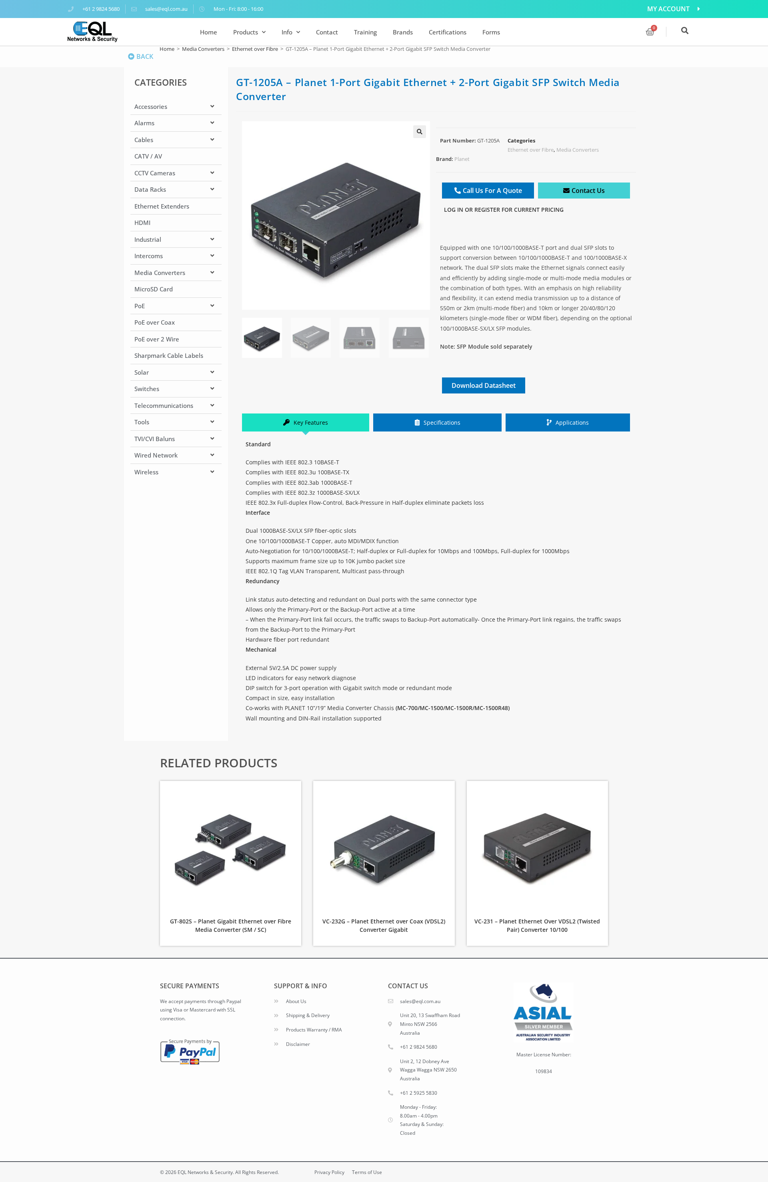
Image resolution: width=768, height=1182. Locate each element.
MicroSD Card (153, 289)
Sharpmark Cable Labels (168, 355)
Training (365, 32)
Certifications (447, 32)
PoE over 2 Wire (156, 339)
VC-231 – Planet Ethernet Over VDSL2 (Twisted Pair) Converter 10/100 (537, 925)
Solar (141, 372)
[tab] (305, 422)
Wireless (146, 472)
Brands (403, 32)
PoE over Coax (154, 322)
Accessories (150, 106)
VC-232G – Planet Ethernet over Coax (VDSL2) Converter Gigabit (383, 925)
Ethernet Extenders (161, 206)
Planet (462, 159)
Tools (141, 422)
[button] (419, 131)
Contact (327, 32)
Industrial (147, 239)
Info (287, 32)
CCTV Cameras (154, 173)
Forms (491, 32)
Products (245, 32)
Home (208, 32)
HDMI (142, 223)
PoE (139, 306)
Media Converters (203, 48)
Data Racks (150, 189)
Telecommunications (163, 405)
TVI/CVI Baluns (154, 439)
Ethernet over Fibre (255, 48)
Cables (143, 140)
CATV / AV (148, 156)
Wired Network (156, 455)
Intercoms (148, 256)
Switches (146, 389)
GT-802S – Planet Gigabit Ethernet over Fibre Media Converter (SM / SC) (230, 925)
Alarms (144, 123)
